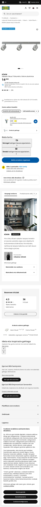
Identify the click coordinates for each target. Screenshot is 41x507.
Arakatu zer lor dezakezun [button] (14, 171)
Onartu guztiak (20, 492)
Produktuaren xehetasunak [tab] (29, 194)
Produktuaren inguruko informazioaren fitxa (20, 124)
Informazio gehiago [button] (10, 182)
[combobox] (20, 14)
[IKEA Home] (6, 8)
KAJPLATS (13, 117)
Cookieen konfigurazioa (20, 501)
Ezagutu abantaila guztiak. (10, 391)
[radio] (11, 111)
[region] (20, 46)
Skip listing (5, 346)
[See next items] (36, 111)
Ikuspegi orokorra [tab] (11, 194)
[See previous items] (4, 349)
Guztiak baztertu (20, 497)
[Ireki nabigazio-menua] (37, 8)
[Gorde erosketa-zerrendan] (37, 29)
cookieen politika (8, 486)
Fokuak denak (33, 335)
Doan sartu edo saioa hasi (14, 168)
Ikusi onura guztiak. (8, 375)
